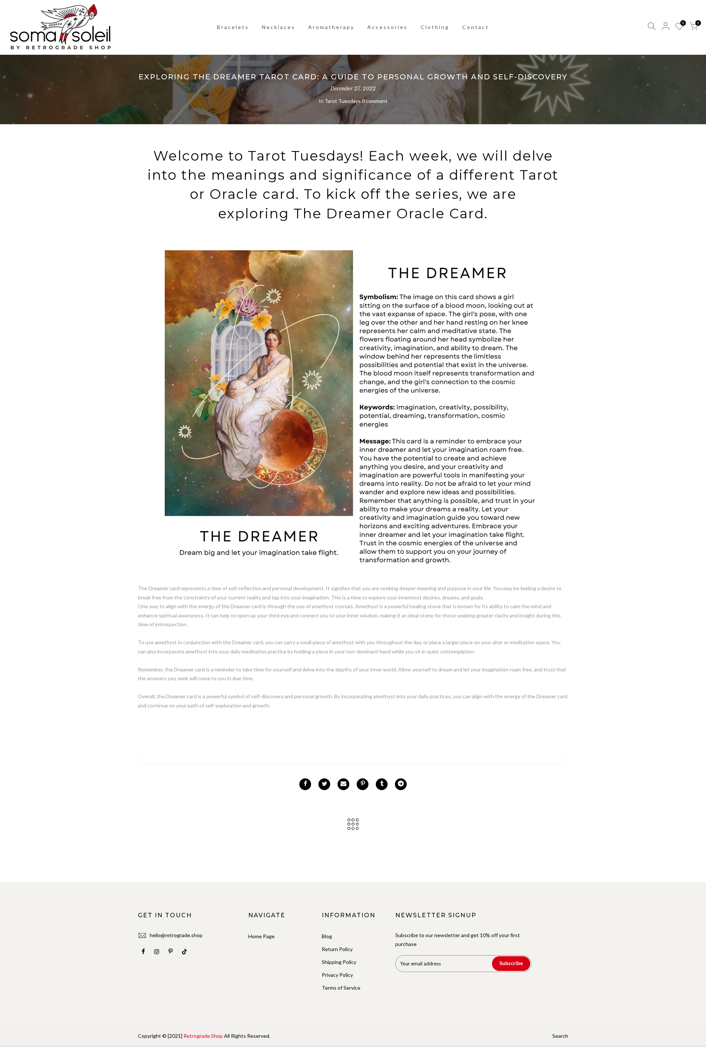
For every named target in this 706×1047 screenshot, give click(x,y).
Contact (475, 27)
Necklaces (278, 27)
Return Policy (337, 949)
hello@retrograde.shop (176, 935)
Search (560, 1036)
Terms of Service (341, 988)
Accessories (387, 27)
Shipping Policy (339, 962)
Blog (327, 936)
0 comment (375, 101)
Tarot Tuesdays (343, 101)
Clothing (435, 27)
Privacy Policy (337, 975)
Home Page (261, 936)
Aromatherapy (331, 27)
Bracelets (233, 27)
